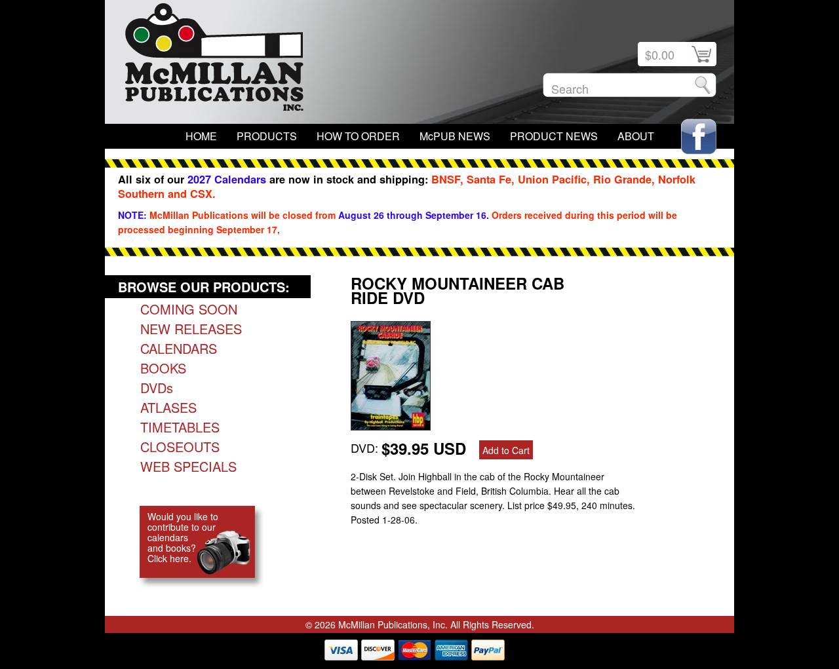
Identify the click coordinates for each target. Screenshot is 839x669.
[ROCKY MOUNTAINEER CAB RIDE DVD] (391, 425)
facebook (698, 137)
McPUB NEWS (455, 135)
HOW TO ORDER (358, 135)
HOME (201, 135)
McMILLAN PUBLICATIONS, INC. (214, 60)
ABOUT (635, 135)
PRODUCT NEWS (554, 135)
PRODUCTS (267, 135)
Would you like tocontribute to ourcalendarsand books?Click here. (182, 537)
